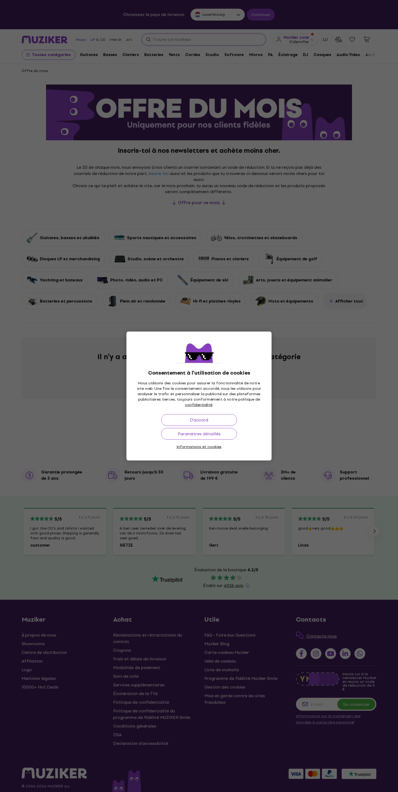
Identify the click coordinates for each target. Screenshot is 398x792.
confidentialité (198, 405)
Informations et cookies (199, 447)
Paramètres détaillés (199, 433)
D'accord (199, 420)
